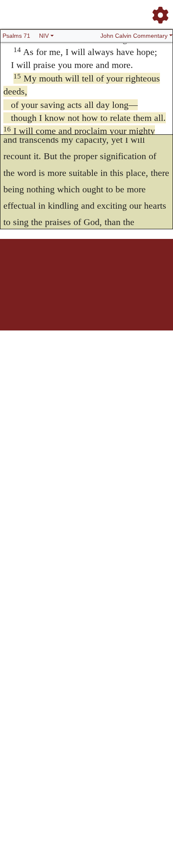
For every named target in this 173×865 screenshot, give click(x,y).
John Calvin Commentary (134, 35)
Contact (142, 268)
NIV (44, 35)
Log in (16, 268)
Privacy (124, 268)
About (85, 268)
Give (158, 268)
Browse (53, 268)
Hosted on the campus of (44, 305)
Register (34, 268)
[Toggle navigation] (158, 11)
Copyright (104, 268)
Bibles (70, 268)
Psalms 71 (16, 35)
